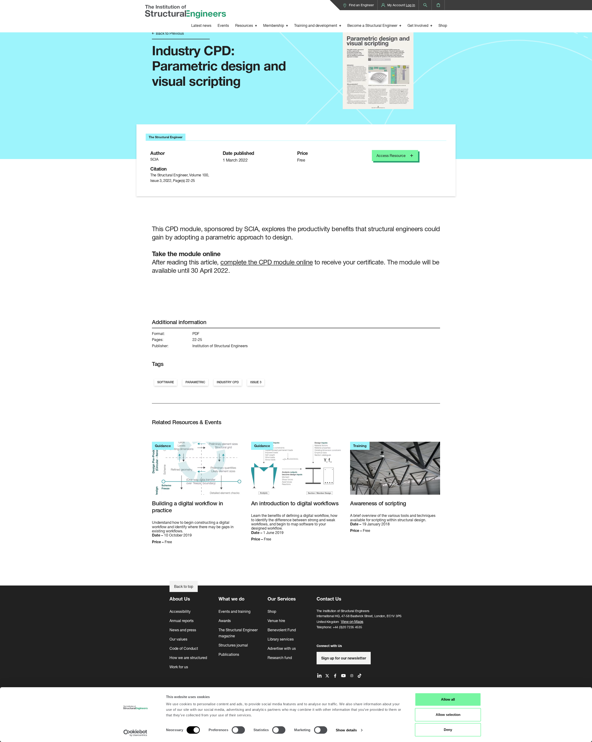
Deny (448, 730)
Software (165, 382)
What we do (231, 598)
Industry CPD (228, 382)
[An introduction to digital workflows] (296, 471)
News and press (183, 630)
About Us (180, 598)
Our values (178, 639)
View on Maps (352, 621)
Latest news (201, 25)
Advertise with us (282, 648)
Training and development (315, 25)
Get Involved (417, 25)
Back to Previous (169, 33)
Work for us (179, 667)
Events (223, 25)
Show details (346, 730)
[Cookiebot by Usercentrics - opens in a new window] (135, 733)
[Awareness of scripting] (395, 471)
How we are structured (188, 657)
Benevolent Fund (282, 630)
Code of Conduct (184, 648)
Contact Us (329, 598)
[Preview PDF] (378, 62)
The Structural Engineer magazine (238, 633)
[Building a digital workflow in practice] (197, 471)
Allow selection (448, 715)
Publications (229, 654)
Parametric (195, 382)
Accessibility (180, 611)
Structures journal (233, 645)
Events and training (234, 611)
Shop (442, 25)
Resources (244, 25)
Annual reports (182, 620)
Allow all (448, 699)
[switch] (238, 730)
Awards (225, 620)
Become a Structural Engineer (372, 25)
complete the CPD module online (266, 262)
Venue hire (276, 620)
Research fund (280, 657)
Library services (281, 639)
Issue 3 (255, 382)
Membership (273, 25)
